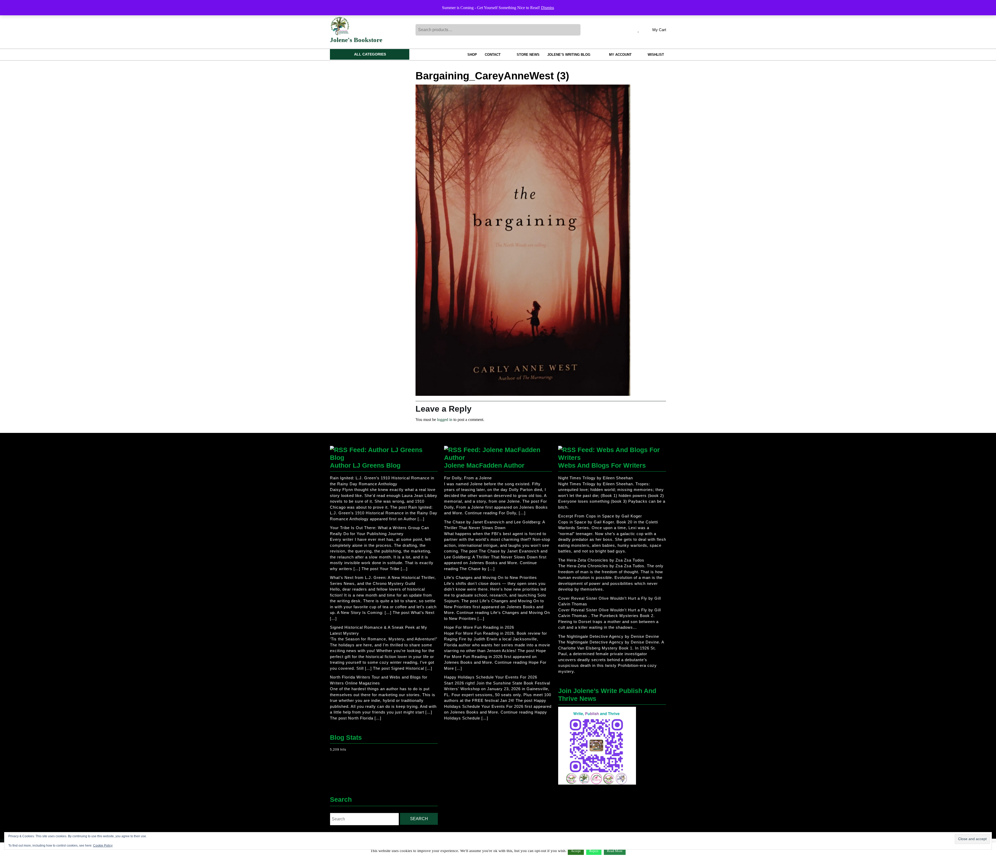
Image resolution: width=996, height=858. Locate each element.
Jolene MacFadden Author (484, 465)
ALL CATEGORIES (370, 54)
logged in (444, 419)
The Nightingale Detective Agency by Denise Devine (608, 636)
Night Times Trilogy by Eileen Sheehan (595, 478)
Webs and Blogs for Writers (602, 465)
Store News (528, 55)
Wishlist (656, 55)
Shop (472, 55)
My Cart (659, 30)
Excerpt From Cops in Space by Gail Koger (600, 516)
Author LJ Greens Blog (365, 465)
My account (620, 55)
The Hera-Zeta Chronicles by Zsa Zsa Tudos (601, 560)
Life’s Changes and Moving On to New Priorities (490, 577)
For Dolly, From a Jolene (468, 478)
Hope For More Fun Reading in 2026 (479, 627)
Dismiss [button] (547, 7)
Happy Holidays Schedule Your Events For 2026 (490, 677)
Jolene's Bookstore (356, 39)
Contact (493, 55)
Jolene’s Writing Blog (568, 55)
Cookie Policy (103, 845)
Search (575, 30)
